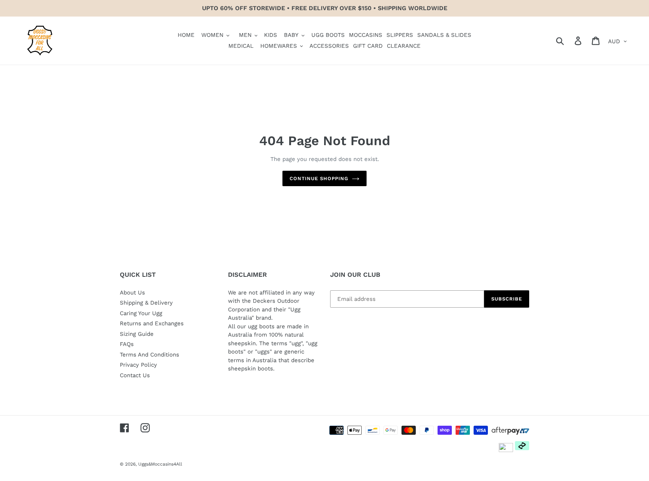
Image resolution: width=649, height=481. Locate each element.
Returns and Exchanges (152, 323)
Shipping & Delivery (146, 302)
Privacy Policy (138, 364)
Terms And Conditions (149, 354)
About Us (132, 292)
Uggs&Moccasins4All (160, 464)
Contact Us (135, 375)
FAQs (127, 344)
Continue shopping (319, 178)
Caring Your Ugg (141, 313)
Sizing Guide (137, 334)
